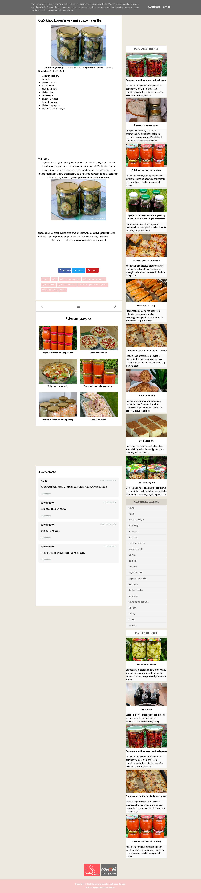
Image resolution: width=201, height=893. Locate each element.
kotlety (132, 613)
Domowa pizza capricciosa (146, 260)
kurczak (132, 607)
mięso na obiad (136, 572)
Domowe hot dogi (146, 305)
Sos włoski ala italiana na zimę (98, 386)
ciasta (131, 508)
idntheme (113, 884)
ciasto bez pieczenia (138, 602)
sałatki (63, 290)
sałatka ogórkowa (50, 290)
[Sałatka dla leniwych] (58, 371)
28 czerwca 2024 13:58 (108, 524)
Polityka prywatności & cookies (100, 887)
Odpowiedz (46, 494)
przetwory (82, 285)
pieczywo (133, 584)
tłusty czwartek (136, 590)
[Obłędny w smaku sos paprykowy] (58, 338)
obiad (131, 514)
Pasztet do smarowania (146, 125)
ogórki (54, 279)
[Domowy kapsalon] (99, 338)
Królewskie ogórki (146, 664)
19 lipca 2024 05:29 (109, 546)
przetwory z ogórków (98, 285)
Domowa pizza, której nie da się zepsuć (146, 350)
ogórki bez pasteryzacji (70, 279)
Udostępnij (66, 270)
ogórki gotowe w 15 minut (94, 279)
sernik (131, 619)
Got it (166, 7)
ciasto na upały (136, 549)
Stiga (44, 480)
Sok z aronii (146, 709)
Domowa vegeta (146, 482)
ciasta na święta (136, 519)
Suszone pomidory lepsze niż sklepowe (146, 80)
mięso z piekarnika (137, 578)
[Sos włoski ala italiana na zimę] (99, 371)
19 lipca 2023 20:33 (109, 502)
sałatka (132, 555)
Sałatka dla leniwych (57, 386)
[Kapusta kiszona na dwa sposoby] (58, 404)
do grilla (45, 279)
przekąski (133, 531)
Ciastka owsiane (146, 395)
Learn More (153, 7)
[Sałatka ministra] (99, 404)
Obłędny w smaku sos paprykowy (57, 353)
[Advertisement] (78, 134)
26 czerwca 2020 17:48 (108, 480)
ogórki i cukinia (49, 285)
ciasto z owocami (137, 543)
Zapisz (93, 270)
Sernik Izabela (146, 440)
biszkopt (133, 537)
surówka (133, 625)
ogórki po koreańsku (67, 285)
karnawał (133, 566)
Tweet (80, 270)
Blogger (122, 884)
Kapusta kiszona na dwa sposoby (57, 419)
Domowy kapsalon (98, 353)
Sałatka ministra (98, 419)
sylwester (133, 596)
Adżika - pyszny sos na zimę (146, 170)
